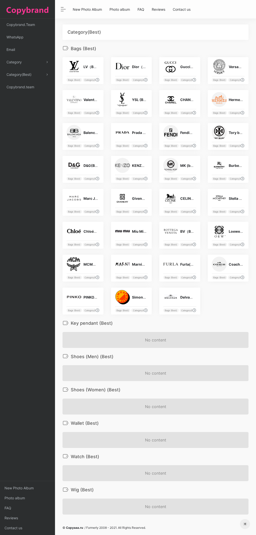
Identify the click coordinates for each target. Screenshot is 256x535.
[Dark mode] (245, 524)
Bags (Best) (74, 80)
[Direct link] (98, 80)
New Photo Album (19, 488)
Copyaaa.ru (74, 528)
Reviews (11, 518)
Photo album (14, 498)
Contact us (13, 528)
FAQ (7, 508)
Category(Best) (92, 80)
